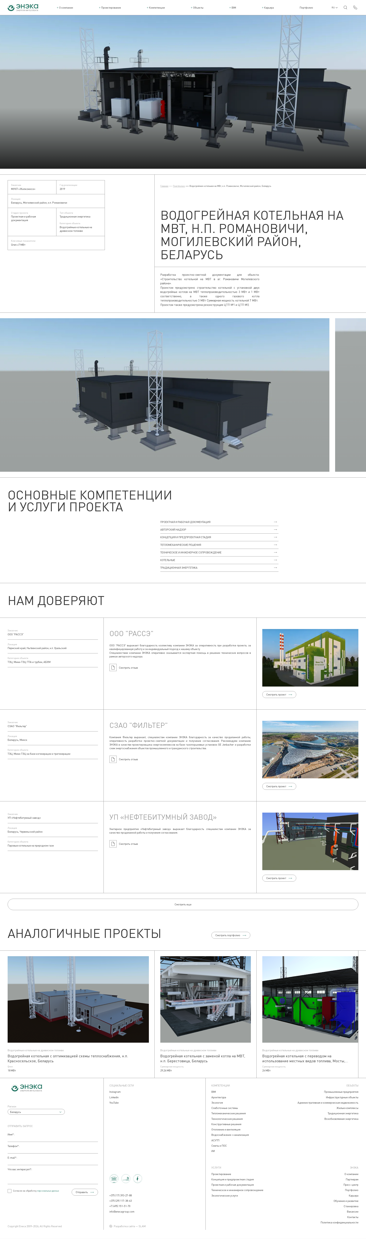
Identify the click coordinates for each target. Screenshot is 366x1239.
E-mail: (12, 1157)
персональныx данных (48, 1190)
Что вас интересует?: (20, 1169)
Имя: (11, 1134)
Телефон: (13, 1146)
